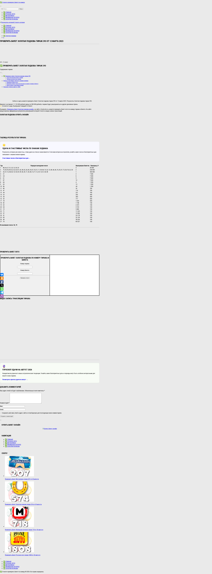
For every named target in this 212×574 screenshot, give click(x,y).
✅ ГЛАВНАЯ (7, 12)
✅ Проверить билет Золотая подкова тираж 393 (16, 76)
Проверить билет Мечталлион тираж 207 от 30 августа (22, 479)
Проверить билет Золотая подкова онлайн (20, 109)
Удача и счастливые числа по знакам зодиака (15, 81)
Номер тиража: (24, 263)
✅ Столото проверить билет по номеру (12, 2)
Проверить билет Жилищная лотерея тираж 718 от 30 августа (24, 530)
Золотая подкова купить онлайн (15, 77)
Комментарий (4, 403)
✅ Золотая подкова (9, 36)
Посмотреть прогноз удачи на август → (15, 379)
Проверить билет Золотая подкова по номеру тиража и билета (22, 83)
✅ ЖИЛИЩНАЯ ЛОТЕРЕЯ (11, 17)
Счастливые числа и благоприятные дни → (16, 158)
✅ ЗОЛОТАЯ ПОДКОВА (10, 19)
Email (1, 409)
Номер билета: (24, 270)
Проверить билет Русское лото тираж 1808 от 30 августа (22, 555)
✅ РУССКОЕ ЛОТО (9, 14)
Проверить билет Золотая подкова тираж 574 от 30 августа (23, 504)
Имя (1, 406)
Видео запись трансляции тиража (15, 85)
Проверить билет (25, 278)
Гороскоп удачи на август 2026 (11, 87)
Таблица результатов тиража (14, 79)
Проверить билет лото (12, 82)
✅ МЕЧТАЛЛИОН (8, 16)
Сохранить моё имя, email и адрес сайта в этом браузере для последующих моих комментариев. (32, 413)
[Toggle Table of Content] (1, 73)
